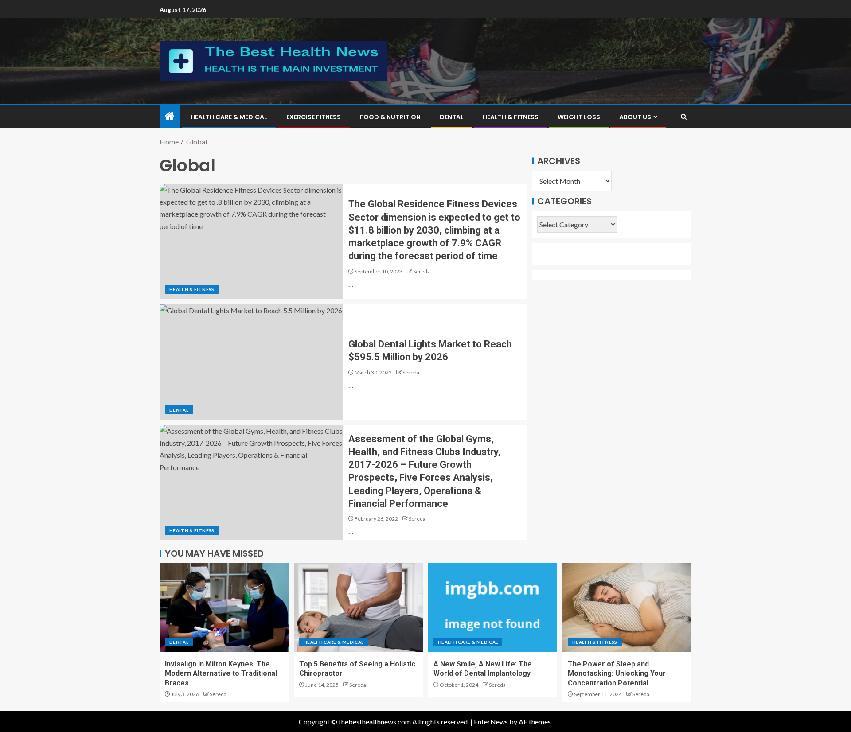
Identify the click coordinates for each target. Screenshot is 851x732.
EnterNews (491, 721)
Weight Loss (579, 117)
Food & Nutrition (390, 117)
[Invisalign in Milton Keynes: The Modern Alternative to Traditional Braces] (224, 607)
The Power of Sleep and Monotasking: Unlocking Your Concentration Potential (617, 673)
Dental (452, 117)
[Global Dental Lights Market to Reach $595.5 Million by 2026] (251, 362)
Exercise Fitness (313, 117)
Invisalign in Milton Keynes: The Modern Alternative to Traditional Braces (221, 673)
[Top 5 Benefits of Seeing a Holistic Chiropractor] (358, 607)
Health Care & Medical (229, 117)
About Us (635, 117)
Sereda (421, 271)
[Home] (170, 116)
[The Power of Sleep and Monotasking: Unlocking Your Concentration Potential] (626, 607)
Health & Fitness (511, 117)
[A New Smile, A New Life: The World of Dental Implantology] (492, 607)
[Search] (683, 116)
